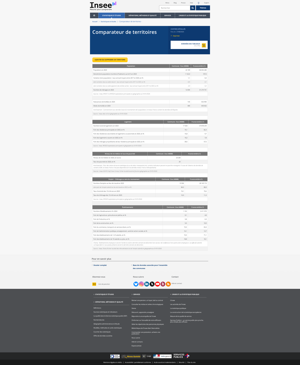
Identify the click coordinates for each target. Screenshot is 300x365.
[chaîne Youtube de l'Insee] (157, 284)
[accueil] (94, 15)
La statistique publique (178, 308)
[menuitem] (94, 15)
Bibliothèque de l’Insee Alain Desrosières (145, 328)
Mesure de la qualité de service (180, 316)
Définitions (97, 308)
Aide (191, 3)
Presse (183, 3)
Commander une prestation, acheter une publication (146, 333)
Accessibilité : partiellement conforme (138, 362)
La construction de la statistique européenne (185, 312)
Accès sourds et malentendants (165, 362)
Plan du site (191, 362)
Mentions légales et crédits (112, 362)
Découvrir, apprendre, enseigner (143, 312)
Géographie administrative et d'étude (107, 324)
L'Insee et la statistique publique (192, 15)
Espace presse (136, 346)
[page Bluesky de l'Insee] (135, 284)
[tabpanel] (150, 157)
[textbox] (174, 7)
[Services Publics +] (181, 358)
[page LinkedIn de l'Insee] (147, 284)
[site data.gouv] (162, 358)
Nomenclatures (99, 320)
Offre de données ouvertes (103, 336)
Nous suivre (136, 338)
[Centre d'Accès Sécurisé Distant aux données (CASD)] (147, 358)
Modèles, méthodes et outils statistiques (108, 328)
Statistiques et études (111, 15)
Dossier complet (100, 265)
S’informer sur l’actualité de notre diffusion (146, 320)
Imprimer (176, 36)
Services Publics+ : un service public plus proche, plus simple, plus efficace (186, 321)
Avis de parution (104, 284)
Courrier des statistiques (102, 332)
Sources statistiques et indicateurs (105, 312)
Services (167, 15)
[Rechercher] (192, 7)
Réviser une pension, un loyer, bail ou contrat (147, 300)
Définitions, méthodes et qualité (142, 15)
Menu (167, 3)
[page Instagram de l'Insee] (141, 284)
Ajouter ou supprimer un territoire (110, 60)
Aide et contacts (137, 342)
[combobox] (184, 7)
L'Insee (172, 300)
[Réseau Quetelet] (131, 358)
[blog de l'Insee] (163, 284)
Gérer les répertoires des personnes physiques (148, 324)
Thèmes (203, 8)
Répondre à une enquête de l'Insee (144, 316)
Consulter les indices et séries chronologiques (147, 304)
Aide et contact (177, 283)
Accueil (95, 21)
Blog (175, 3)
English (206, 3)
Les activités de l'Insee (178, 304)
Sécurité (181, 362)
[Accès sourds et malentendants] (198, 4)
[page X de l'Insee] (152, 284)
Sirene (134, 308)
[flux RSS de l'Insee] (168, 284)
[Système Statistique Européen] (115, 358)
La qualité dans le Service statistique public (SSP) (110, 316)
